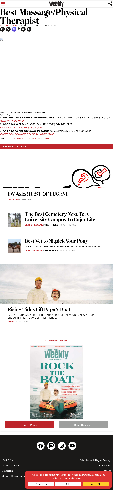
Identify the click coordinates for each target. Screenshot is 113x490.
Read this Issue (83, 425)
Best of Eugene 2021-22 (39, 138)
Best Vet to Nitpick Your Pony (56, 240)
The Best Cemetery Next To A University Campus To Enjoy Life (60, 216)
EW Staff (28, 25)
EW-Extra (13, 199)
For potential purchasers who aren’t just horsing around (64, 246)
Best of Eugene (9, 25)
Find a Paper (30, 425)
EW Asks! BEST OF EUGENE (38, 193)
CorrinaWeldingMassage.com (21, 127)
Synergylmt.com (12, 120)
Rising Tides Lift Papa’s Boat (39, 309)
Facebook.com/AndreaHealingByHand (27, 134)
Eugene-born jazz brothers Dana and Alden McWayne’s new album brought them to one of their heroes (51, 316)
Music (11, 321)
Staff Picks (51, 224)
